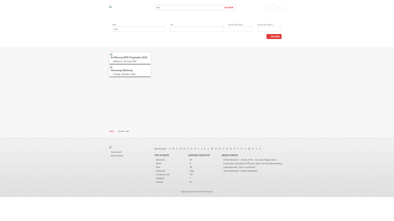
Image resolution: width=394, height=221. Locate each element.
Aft (191, 167)
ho (191, 182)
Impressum (116, 152)
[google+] (282, 7)
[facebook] (267, 7)
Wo (171, 24)
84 (191, 160)
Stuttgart (160, 178)
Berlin (158, 163)
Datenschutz (117, 155)
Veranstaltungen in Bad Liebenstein (240, 171)
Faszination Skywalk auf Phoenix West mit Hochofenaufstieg (252, 163)
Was (114, 24)
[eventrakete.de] (110, 6)
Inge (192, 171)
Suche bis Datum (265, 24)
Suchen (228, 7)
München (160, 160)
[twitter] (274, 7)
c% (191, 174)
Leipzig (159, 182)
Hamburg (160, 171)
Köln (158, 167)
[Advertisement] (197, 103)
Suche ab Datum (235, 24)
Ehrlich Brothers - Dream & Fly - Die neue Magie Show (249, 160)
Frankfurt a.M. (163, 174)
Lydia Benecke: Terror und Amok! (239, 167)
